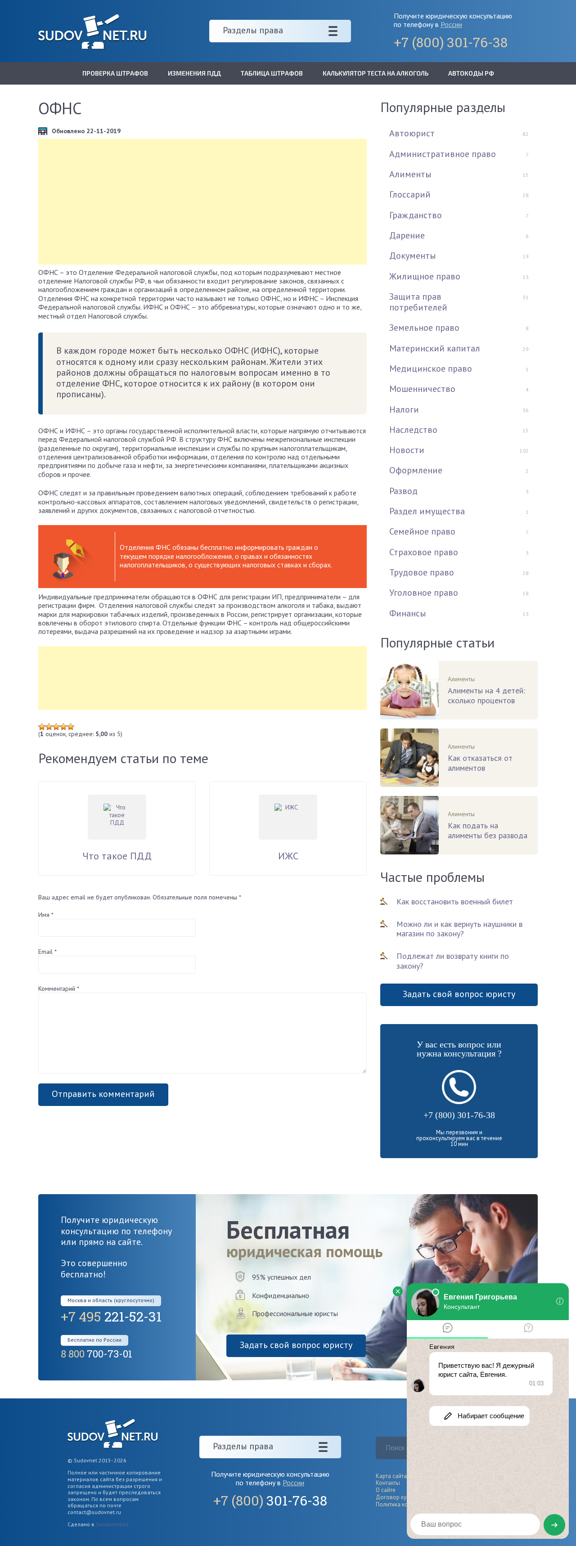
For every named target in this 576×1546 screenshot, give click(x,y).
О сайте (386, 1490)
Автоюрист (412, 133)
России (451, 24)
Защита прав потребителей (418, 302)
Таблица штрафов (272, 73)
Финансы (407, 613)
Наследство (413, 430)
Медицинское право (430, 368)
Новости (406, 450)
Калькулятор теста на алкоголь (375, 73)
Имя (46, 915)
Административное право (442, 154)
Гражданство (415, 215)
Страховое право (423, 552)
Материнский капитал (434, 348)
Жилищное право (424, 276)
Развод (403, 491)
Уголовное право (423, 592)
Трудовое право (421, 572)
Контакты (388, 1483)
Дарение (407, 235)
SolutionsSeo (112, 1524)
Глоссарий (410, 194)
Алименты (410, 174)
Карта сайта (391, 1476)
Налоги (404, 409)
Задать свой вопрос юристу (459, 994)
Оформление (415, 470)
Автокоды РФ (471, 73)
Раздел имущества (427, 511)
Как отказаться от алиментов (480, 763)
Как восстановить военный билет (454, 901)
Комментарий (58, 988)
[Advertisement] (202, 202)
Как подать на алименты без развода (487, 830)
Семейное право (422, 531)
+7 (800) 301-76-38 (459, 1115)
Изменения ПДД (194, 73)
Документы (412, 255)
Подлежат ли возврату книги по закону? (452, 961)
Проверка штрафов (115, 73)
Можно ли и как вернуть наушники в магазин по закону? (459, 929)
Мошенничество (422, 389)
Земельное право (424, 327)
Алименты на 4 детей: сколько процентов (486, 696)
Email (47, 952)
